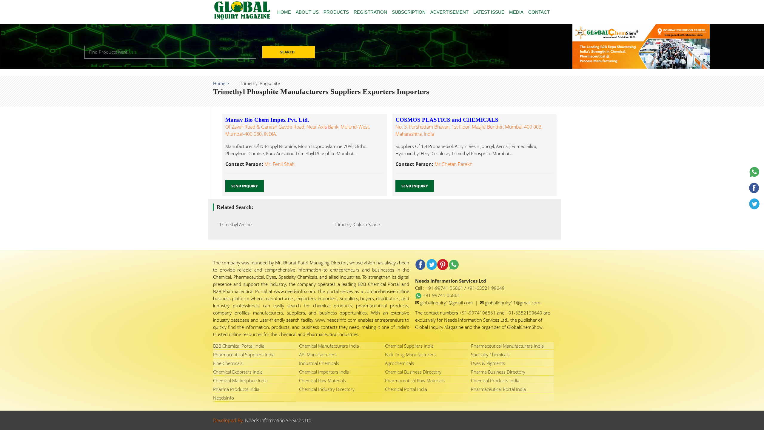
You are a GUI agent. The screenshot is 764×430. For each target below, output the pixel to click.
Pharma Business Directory (498, 372)
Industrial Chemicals (319, 363)
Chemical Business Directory (413, 372)
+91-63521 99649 (486, 288)
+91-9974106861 (478, 313)
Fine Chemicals (228, 363)
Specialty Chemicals (490, 354)
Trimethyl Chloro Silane (355, 224)
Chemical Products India (495, 380)
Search (287, 52)
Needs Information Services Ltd (278, 420)
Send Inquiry (244, 186)
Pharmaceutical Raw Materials (415, 380)
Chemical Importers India (324, 372)
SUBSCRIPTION (409, 12)
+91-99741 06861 (445, 288)
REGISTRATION (370, 12)
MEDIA (516, 12)
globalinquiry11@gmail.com (512, 303)
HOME (284, 12)
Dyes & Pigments (488, 363)
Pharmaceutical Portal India (498, 389)
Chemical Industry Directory (327, 389)
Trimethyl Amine (234, 224)
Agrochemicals (399, 363)
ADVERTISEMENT (449, 12)
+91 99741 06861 (441, 295)
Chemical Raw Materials (322, 380)
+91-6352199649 (524, 313)
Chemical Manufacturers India (329, 346)
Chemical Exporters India (238, 372)
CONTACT (539, 12)
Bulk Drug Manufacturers (410, 354)
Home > (221, 83)
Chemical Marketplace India (240, 380)
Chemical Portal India (406, 389)
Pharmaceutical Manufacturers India (507, 346)
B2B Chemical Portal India (238, 346)
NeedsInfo (223, 398)
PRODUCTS (336, 12)
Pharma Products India (236, 389)
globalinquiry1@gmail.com (447, 303)
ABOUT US (307, 12)
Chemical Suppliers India (409, 346)
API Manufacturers (318, 354)
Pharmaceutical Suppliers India (244, 354)
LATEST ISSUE (488, 12)
